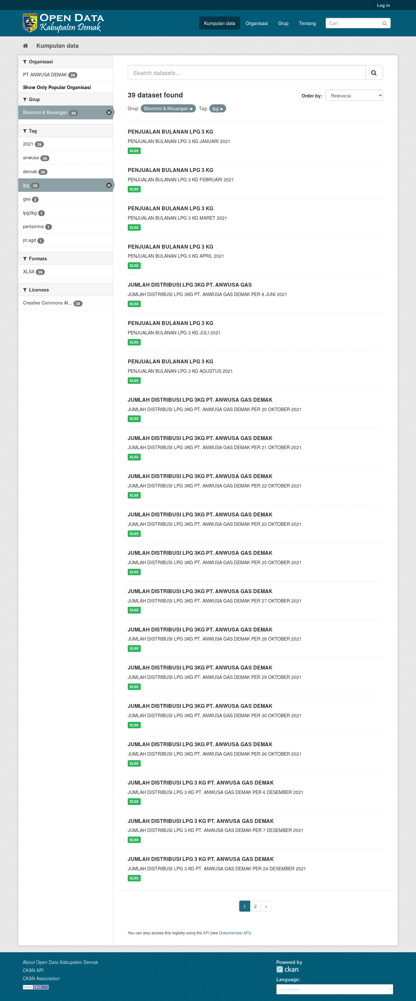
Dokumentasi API (234, 932)
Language (287, 979)
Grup (283, 23)
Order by (311, 95)
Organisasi (257, 23)
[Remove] (191, 108)
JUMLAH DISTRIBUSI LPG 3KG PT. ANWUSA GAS (190, 284)
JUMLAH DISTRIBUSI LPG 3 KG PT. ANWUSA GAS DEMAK (201, 782)
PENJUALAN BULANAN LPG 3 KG (170, 131)
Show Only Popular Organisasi (57, 87)
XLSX (134, 150)
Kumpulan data (219, 23)
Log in (383, 5)
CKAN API (33, 970)
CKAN (287, 969)
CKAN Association (41, 978)
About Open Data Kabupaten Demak (60, 962)
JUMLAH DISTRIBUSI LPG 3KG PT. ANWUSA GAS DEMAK (200, 399)
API (206, 932)
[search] (374, 72)
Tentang (307, 23)
